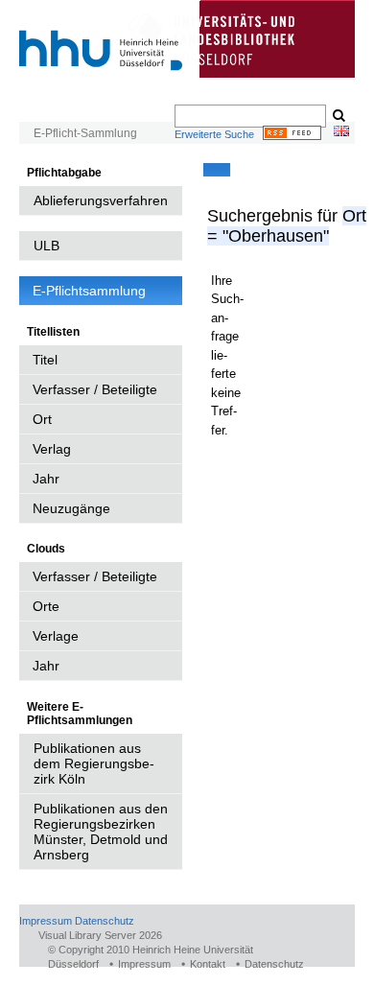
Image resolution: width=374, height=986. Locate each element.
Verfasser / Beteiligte (95, 389)
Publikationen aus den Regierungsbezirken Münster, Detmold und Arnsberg (101, 831)
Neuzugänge (71, 508)
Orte (46, 606)
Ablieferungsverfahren (101, 200)
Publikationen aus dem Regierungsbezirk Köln (94, 763)
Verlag (52, 449)
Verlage (56, 636)
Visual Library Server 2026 (100, 935)
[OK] (337, 116)
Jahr (46, 478)
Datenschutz (104, 921)
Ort (42, 419)
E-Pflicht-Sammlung (85, 133)
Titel (45, 359)
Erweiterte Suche (214, 134)
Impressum (45, 921)
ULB (46, 245)
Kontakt (207, 964)
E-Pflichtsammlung (89, 290)
